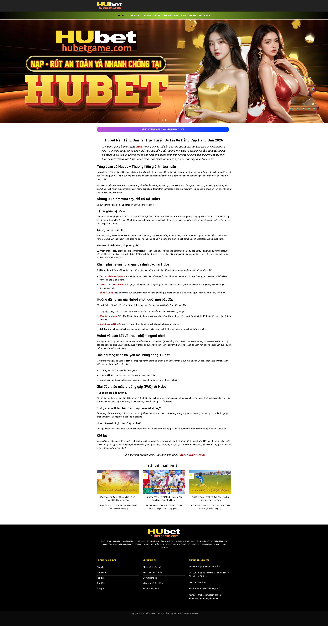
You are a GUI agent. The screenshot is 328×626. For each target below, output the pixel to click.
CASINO (146, 15)
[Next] (318, 75)
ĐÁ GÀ (157, 15)
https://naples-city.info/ (209, 575)
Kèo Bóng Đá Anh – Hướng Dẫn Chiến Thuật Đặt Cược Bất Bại (118, 508)
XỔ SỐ (192, 15)
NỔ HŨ (167, 15)
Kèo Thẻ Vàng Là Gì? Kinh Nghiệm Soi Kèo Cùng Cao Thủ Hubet (164, 508)
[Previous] (9, 75)
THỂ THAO (180, 15)
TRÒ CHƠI (204, 15)
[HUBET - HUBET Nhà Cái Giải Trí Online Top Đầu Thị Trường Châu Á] (109, 5)
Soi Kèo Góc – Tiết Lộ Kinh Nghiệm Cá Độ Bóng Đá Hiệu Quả (210, 508)
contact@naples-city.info (207, 598)
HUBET (122, 15)
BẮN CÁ (134, 15)
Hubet (103, 550)
